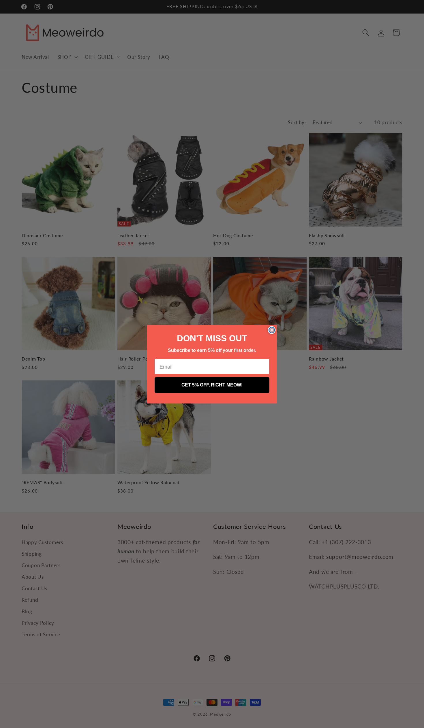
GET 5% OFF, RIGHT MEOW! (212, 384)
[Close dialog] (272, 330)
